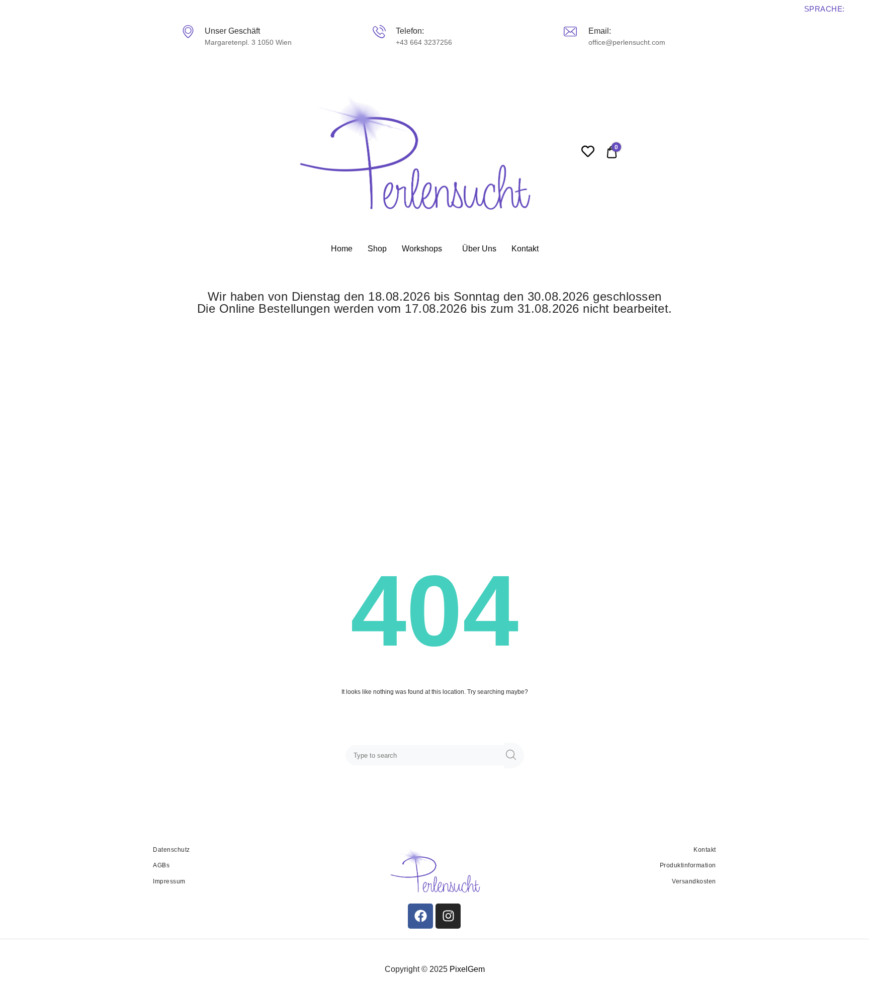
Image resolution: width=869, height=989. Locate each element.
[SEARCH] (514, 755)
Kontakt (525, 248)
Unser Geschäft (232, 31)
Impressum (169, 881)
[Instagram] (448, 916)
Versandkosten (694, 881)
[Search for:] (426, 755)
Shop (377, 248)
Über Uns (479, 248)
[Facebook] (420, 916)
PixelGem (467, 969)
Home (342, 248)
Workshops (422, 248)
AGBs (161, 865)
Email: (599, 31)
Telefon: (410, 31)
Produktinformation (688, 865)
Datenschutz (171, 850)
